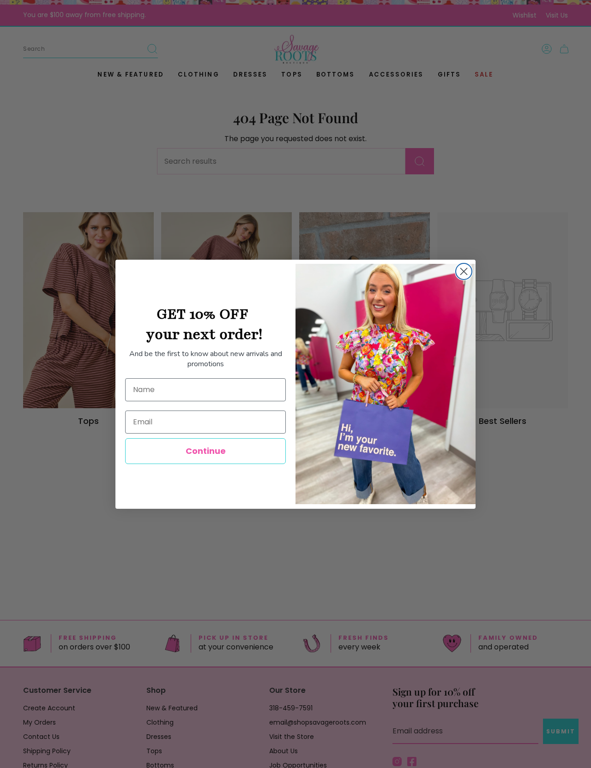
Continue (206, 451)
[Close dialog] (464, 271)
